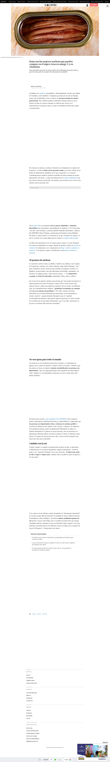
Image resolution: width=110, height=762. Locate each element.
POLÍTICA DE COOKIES (31, 736)
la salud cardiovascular (70, 238)
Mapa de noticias (21, 1)
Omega (34, 614)
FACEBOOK (29, 713)
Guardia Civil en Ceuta (73, 1)
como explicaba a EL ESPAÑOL (56, 419)
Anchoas (44, 614)
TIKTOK (28, 718)
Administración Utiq (32, 741)
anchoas (42, 93)
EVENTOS (28, 695)
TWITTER (28, 710)
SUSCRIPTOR (29, 701)
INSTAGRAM (29, 716)
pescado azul (36, 225)
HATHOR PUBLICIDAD (31, 693)
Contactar (29, 689)
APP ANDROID (29, 678)
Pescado (39, 614)
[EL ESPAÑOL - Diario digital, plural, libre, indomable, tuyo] (51, 5)
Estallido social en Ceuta (32, 1)
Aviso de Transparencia (32, 738)
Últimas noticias (12, 1)
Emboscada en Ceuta (84, 1)
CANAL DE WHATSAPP (31, 683)
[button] (51, 759)
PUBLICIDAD (29, 698)
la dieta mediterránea (70, 178)
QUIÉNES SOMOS (30, 680)
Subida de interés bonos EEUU (59, 1)
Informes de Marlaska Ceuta (97, 1)
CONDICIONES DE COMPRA (32, 733)
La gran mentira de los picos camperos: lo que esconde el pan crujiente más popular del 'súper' (53, 543)
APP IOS (28, 675)
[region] (43, 77)
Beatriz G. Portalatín (36, 86)
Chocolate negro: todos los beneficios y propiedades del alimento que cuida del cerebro (52, 538)
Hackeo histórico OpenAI (45, 1)
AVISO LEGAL (29, 728)
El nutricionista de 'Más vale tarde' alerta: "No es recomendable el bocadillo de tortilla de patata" (51, 549)
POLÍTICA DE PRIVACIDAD (32, 731)
